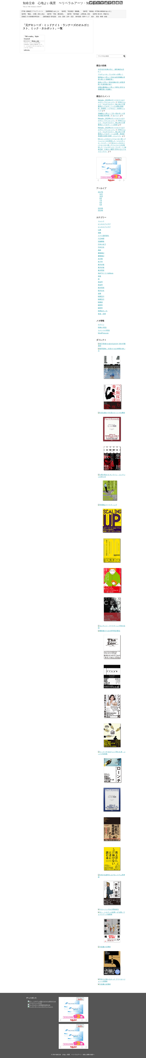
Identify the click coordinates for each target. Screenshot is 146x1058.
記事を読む (27, 50)
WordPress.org (103, 333)
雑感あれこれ (102, 311)
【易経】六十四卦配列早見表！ (30, 16)
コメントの (104, 330)
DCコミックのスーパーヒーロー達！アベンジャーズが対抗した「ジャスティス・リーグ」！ (112, 141)
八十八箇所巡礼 (103, 236)
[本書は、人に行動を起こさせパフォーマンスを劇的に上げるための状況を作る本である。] (112, 690)
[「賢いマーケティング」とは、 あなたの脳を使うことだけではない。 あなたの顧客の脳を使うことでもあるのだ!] (112, 564)
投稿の (102, 327)
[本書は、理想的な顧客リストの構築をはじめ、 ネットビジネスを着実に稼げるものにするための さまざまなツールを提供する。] (110, 502)
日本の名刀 (102, 244)
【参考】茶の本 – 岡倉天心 (100, 14)
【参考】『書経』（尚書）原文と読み (33, 14)
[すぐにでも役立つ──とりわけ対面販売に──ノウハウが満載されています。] (108, 909)
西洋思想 (101, 288)
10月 (101, 196)
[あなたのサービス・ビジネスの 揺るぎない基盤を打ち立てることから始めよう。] (112, 981)
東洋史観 (101, 264)
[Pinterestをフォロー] (109, 2)
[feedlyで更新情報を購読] (117, 2)
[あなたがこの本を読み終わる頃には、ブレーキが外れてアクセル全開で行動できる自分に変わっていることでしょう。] (112, 346)
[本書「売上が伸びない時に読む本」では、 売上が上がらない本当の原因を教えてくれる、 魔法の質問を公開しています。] (112, 872)
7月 (101, 200)
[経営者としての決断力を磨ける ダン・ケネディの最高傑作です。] (112, 813)
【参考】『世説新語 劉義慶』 (70, 11)
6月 (101, 202)
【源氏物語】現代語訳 (49, 16)
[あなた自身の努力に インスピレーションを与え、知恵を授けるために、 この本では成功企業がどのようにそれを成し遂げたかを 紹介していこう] (112, 477)
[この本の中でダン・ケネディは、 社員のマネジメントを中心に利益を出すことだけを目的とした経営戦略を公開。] (112, 843)
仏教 (99, 230)
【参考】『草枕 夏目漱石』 (55, 14)
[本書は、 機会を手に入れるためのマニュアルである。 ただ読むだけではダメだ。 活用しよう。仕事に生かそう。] (112, 593)
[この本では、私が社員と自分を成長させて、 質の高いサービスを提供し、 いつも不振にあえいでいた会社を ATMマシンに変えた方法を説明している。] (112, 877)
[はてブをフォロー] (102, 2)
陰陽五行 (101, 296)
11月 (101, 194)
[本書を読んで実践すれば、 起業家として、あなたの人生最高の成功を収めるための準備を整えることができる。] (112, 623)
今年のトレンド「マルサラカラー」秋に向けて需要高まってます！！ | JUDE (112, 123)
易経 (99, 250)
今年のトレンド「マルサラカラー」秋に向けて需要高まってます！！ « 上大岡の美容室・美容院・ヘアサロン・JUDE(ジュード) (112, 106)
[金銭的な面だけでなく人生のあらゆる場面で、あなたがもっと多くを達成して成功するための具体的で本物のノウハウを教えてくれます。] (104, 947)
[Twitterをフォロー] (90, 2)
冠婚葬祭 (101, 241)
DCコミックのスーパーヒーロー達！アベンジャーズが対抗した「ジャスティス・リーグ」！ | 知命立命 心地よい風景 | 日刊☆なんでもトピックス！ (112, 147)
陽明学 (100, 305)
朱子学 (100, 262)
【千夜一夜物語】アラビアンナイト (32, 11)
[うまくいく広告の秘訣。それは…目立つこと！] (112, 754)
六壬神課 (101, 238)
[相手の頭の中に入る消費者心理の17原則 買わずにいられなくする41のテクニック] (112, 380)
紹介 (92, 16)
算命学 (100, 282)
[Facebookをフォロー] (94, 2)
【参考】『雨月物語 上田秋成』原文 (78, 14)
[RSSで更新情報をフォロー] (121, 2)
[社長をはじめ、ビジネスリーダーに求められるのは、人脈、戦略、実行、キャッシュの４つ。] (112, 534)
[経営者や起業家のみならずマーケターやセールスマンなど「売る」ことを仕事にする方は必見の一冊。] (112, 944)
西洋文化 (101, 290)
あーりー (116, 115)
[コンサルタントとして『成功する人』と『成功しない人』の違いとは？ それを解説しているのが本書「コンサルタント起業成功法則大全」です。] (39, 1005)
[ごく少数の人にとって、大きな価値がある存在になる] (107, 505)
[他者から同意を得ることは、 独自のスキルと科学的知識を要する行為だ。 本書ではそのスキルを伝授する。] (112, 472)
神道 (99, 276)
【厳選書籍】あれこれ (52, 11)
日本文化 (101, 247)
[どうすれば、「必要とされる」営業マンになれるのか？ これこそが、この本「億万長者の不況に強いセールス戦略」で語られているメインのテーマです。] (112, 442)
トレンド (101, 221)
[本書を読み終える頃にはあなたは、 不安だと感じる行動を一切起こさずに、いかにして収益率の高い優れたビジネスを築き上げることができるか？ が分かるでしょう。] (109, 631)
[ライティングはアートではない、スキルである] (112, 628)
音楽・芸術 (36, 41)
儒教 (99, 233)
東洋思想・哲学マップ (82, 16)
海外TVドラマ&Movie (105, 273)
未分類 (100, 259)
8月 (101, 198)
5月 (101, 204)
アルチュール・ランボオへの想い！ (110, 74)
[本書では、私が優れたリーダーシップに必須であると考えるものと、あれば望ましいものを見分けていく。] (111, 413)
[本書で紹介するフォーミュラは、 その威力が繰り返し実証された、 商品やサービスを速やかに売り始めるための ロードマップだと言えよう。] (112, 783)
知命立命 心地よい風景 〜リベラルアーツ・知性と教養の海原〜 (68, 3)
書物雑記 (101, 253)
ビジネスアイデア (104, 224)
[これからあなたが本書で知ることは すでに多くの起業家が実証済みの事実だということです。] (104, 984)
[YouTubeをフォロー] (113, 2)
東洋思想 (101, 270)
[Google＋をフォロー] (98, 2)
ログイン (101, 324)
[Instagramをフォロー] (106, 2)
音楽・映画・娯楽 (101, 16)
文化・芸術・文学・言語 (65, 16)
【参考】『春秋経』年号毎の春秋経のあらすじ (97, 11)
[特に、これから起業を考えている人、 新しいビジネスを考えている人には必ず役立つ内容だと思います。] (112, 719)
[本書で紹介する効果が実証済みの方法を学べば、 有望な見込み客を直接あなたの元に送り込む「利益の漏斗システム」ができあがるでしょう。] (112, 749)
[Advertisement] (111, 37)
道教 (99, 293)
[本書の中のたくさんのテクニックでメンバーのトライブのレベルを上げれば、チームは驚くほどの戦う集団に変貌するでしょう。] (112, 976)
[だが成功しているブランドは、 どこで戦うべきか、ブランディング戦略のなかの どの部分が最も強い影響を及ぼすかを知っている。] (112, 660)
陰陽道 (100, 302)
